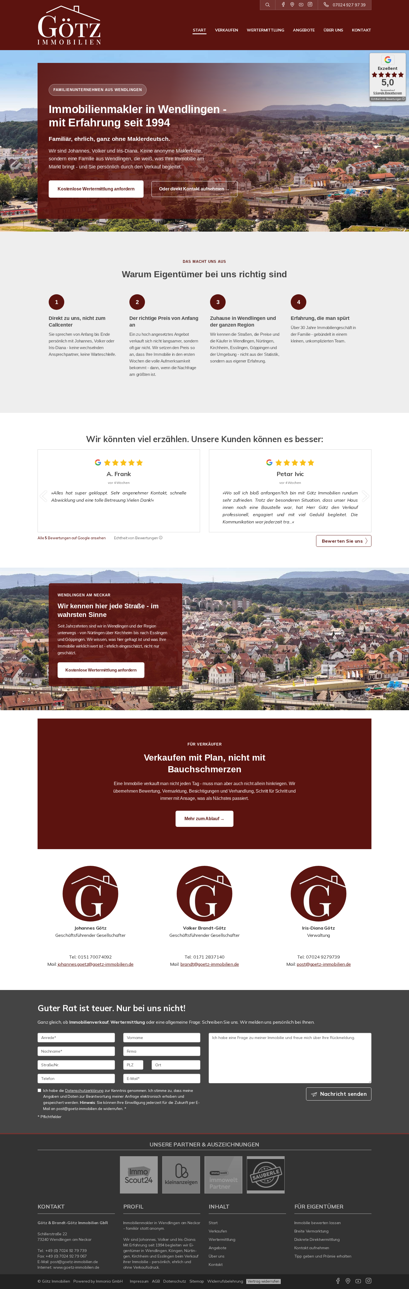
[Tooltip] (160, 537)
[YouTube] (301, 5)
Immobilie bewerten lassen (317, 1222)
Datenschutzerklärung (84, 1090)
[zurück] (44, 496)
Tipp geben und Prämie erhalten (322, 1256)
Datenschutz (174, 1281)
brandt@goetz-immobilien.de (209, 964)
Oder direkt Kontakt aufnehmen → (194, 189)
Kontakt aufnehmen (311, 1247)
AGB (156, 1281)
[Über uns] (90, 894)
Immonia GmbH (109, 1281)
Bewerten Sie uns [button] (342, 541)
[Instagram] (310, 5)
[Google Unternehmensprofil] (292, 5)
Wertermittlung (265, 30)
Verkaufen (226, 30)
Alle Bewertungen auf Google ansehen (72, 538)
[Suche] (267, 5)
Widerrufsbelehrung (225, 1281)
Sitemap (196, 1281)
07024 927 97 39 (349, 5)
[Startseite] (76, 25)
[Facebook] (283, 5)
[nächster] (365, 496)
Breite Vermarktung (311, 1231)
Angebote (304, 30)
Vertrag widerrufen (263, 1281)
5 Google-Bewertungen (387, 92)
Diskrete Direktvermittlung (317, 1239)
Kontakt (361, 30)
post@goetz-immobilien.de (324, 964)
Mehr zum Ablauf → (204, 818)
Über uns (333, 30)
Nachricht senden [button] (343, 1093)
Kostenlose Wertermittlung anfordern (96, 189)
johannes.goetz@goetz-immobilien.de (96, 964)
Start (199, 30)
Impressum (139, 1281)
